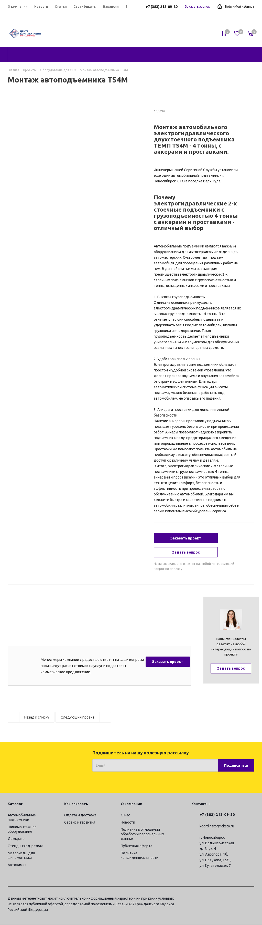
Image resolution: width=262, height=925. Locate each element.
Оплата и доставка (80, 815)
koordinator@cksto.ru (217, 826)
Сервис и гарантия (79, 822)
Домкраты (16, 839)
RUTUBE (250, 899)
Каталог (15, 804)
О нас (125, 815)
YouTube (238, 899)
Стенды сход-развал (25, 846)
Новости (128, 822)
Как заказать (76, 804)
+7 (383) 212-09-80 (162, 7)
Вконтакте (225, 899)
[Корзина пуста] (250, 33)
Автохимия (17, 865)
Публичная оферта (136, 846)
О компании (131, 804)
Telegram (212, 899)
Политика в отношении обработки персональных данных (142, 834)
